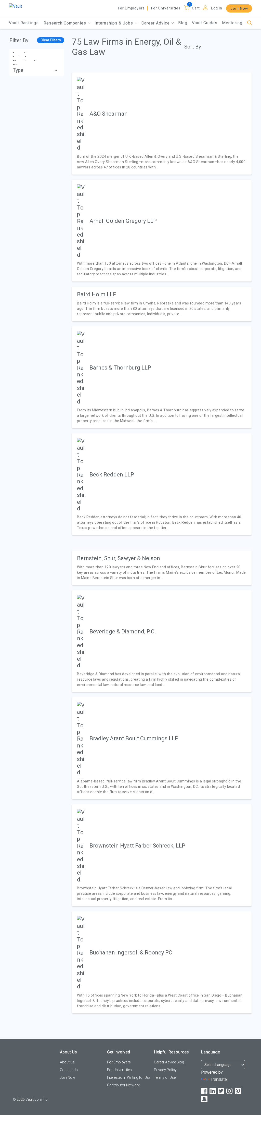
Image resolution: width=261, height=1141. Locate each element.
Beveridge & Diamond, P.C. (122, 631)
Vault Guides (204, 22)
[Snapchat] (204, 1099)
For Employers (131, 8)
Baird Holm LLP (96, 294)
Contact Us (69, 1070)
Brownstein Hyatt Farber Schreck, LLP (137, 845)
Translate (219, 1079)
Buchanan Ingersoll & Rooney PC (130, 952)
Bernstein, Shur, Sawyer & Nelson (118, 558)
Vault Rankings (24, 22)
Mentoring (232, 22)
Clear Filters (51, 40)
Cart (196, 8)
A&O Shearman (108, 114)
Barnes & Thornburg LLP (120, 367)
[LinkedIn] (213, 1091)
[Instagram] (229, 1091)
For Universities (165, 8)
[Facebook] (204, 1091)
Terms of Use (165, 1077)
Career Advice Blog (169, 1062)
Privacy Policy (165, 1070)
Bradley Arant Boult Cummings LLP (133, 738)
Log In (216, 8)
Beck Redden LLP (111, 474)
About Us (67, 1062)
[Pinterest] (238, 1091)
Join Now (239, 8)
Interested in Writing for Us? (128, 1077)
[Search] (249, 23)
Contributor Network (123, 1085)
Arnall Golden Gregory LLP (123, 221)
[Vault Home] (15, 6)
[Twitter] (221, 1091)
